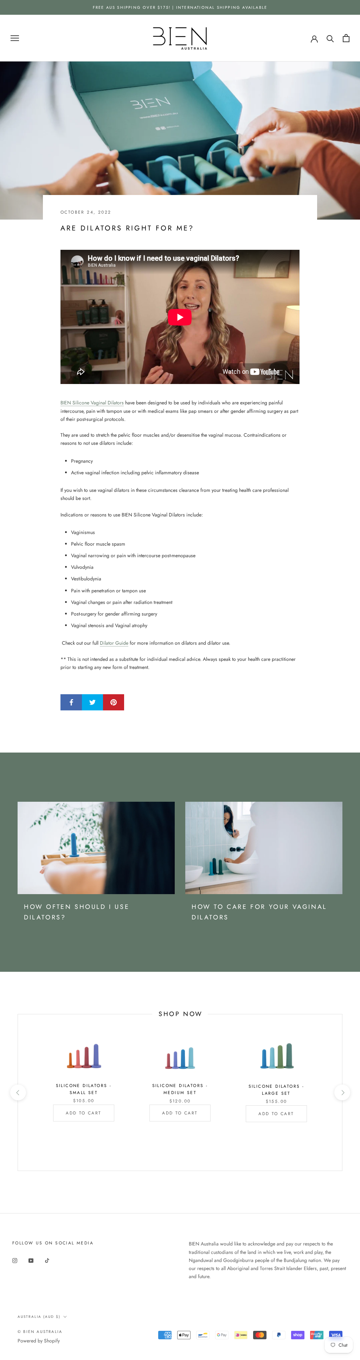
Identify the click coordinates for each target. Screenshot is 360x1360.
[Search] (330, 38)
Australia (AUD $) (39, 1316)
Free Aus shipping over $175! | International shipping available (180, 7)
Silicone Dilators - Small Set (84, 1089)
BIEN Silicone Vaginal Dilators (92, 402)
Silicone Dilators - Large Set (276, 1090)
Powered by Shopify (39, 1340)
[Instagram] (14, 1260)
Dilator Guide (114, 642)
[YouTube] (30, 1260)
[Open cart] (346, 38)
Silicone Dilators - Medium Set (180, 1089)
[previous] (18, 1092)
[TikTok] (47, 1260)
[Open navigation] (15, 38)
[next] (342, 1092)
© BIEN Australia (40, 1331)
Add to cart (83, 1113)
